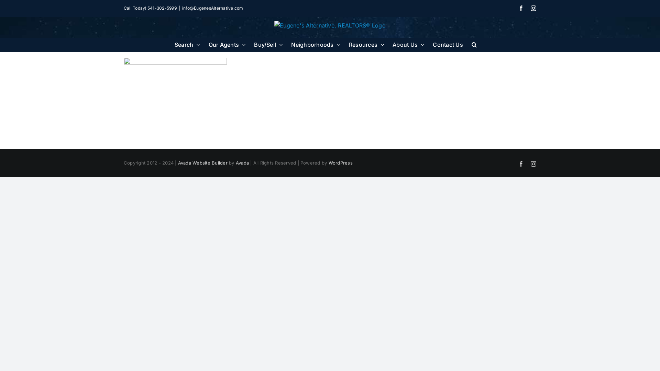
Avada (242, 163)
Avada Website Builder (203, 163)
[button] (474, 45)
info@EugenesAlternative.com (212, 8)
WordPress (341, 163)
